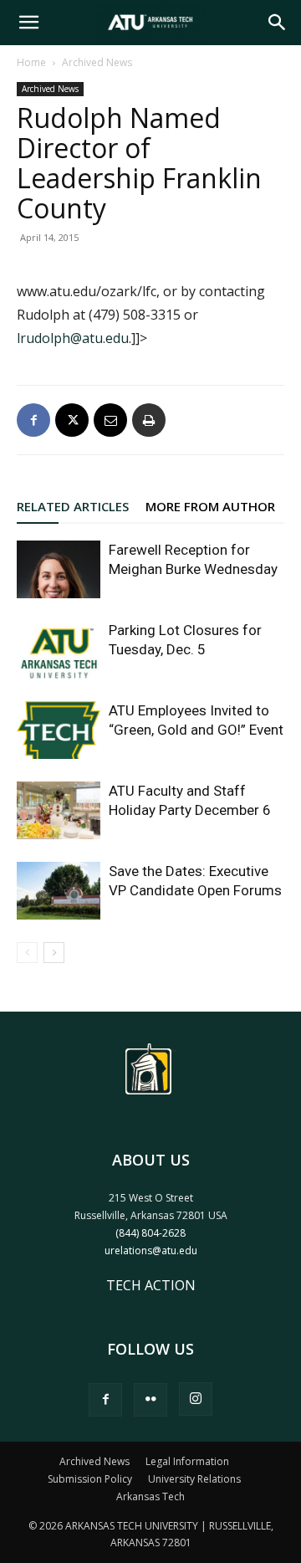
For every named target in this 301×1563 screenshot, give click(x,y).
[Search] (277, 22)
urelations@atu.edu (151, 1250)
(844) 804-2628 (150, 1233)
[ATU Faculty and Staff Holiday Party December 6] (58, 810)
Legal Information (187, 1461)
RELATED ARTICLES (73, 506)
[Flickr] (150, 1400)
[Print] (149, 420)
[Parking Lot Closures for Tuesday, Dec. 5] (58, 650)
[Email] (110, 420)
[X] (72, 420)
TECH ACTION (151, 1285)
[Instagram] (195, 1399)
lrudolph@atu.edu (73, 338)
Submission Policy (90, 1479)
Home (31, 62)
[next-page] (53, 952)
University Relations (194, 1479)
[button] (28, 22)
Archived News (97, 62)
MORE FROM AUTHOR (210, 506)
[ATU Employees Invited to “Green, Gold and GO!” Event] (58, 730)
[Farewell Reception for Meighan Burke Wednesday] (58, 569)
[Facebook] (33, 420)
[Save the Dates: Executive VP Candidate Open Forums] (58, 891)
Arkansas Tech (150, 1496)
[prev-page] (27, 952)
